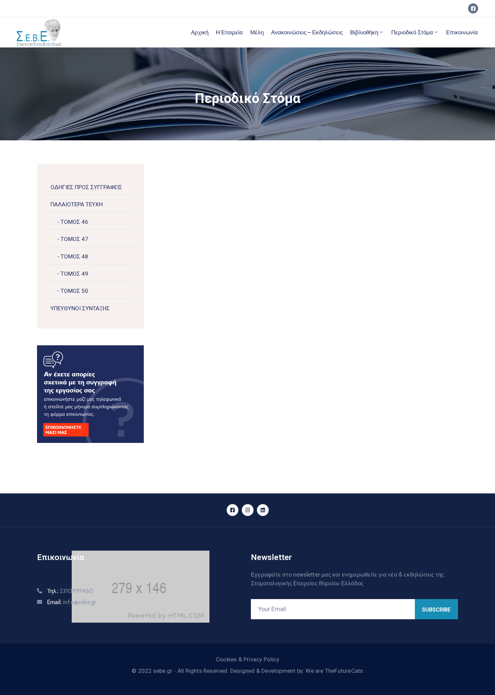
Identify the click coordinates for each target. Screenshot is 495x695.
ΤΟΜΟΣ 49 (73, 273)
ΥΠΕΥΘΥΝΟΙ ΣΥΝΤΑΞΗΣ (80, 308)
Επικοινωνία (462, 32)
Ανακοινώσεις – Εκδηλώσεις (307, 32)
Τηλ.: (70, 591)
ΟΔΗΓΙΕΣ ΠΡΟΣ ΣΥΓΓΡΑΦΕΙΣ (86, 187)
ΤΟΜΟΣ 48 (73, 256)
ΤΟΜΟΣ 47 (73, 239)
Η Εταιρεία (229, 32)
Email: (71, 602)
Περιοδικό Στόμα (412, 32)
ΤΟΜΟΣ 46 (73, 221)
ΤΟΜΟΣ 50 (73, 290)
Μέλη (257, 32)
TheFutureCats (344, 670)
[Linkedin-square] (263, 510)
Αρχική (199, 32)
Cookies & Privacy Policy (247, 659)
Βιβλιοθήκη (364, 32)
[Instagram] (248, 510)
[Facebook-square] (473, 8)
